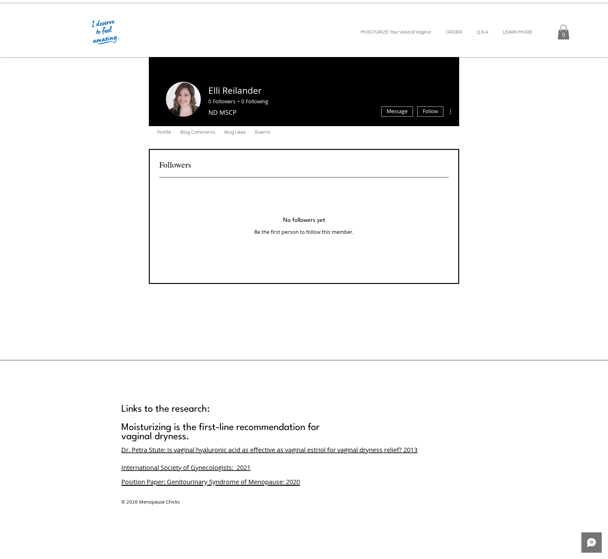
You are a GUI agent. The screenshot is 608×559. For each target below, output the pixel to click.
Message (397, 111)
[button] (563, 32)
